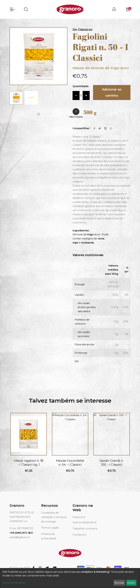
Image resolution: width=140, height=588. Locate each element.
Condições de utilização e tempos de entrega (53, 517)
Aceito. (131, 582)
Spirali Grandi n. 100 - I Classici (70, 463)
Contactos (79, 534)
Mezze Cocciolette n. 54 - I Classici (29, 463)
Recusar (119, 582)
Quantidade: (81, 86)
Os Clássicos (82, 30)
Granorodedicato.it (84, 522)
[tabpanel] (16, 98)
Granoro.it (79, 517)
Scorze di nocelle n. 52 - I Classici (111, 463)
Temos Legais (50, 527)
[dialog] (70, 578)
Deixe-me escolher (13, 582)
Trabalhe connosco (85, 528)
